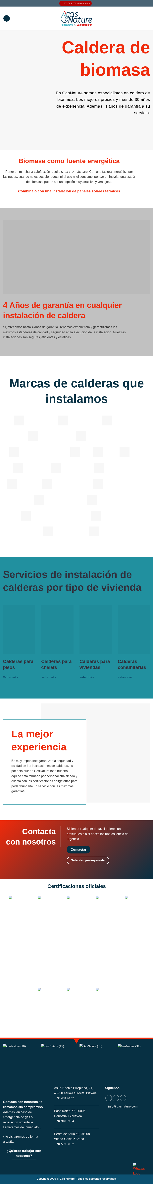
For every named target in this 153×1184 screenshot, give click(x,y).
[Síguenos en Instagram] (116, 1098)
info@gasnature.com (122, 1106)
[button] (6, 18)
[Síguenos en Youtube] (123, 1098)
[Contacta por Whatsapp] (139, 1169)
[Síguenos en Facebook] (108, 1098)
